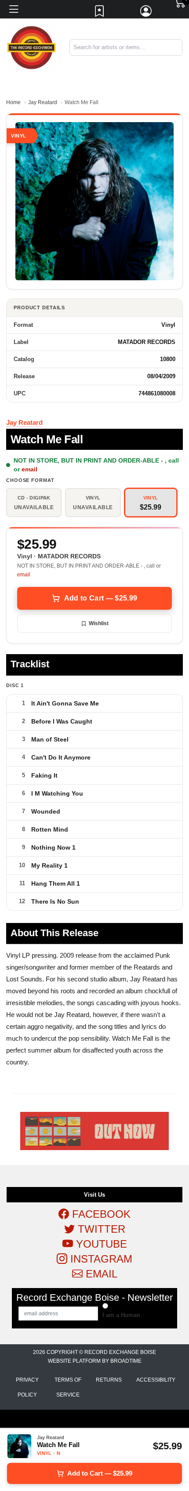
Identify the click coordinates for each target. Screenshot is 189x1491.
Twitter (100, 1229)
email (29, 469)
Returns (109, 1380)
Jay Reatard (42, 102)
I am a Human (121, 1315)
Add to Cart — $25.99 (100, 598)
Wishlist (99, 623)
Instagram (99, 1259)
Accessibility (155, 1380)
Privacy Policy (27, 1387)
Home (13, 102)
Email (100, 1274)
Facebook (100, 1214)
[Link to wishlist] (100, 13)
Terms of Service (68, 1387)
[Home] (31, 47)
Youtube (100, 1244)
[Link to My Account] (146, 13)
